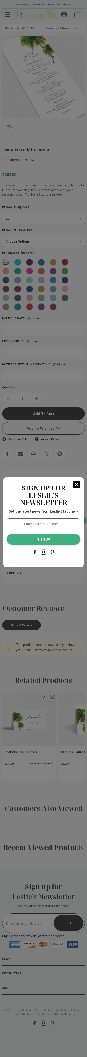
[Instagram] (43, 552)
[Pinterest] (52, 552)
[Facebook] (34, 552)
